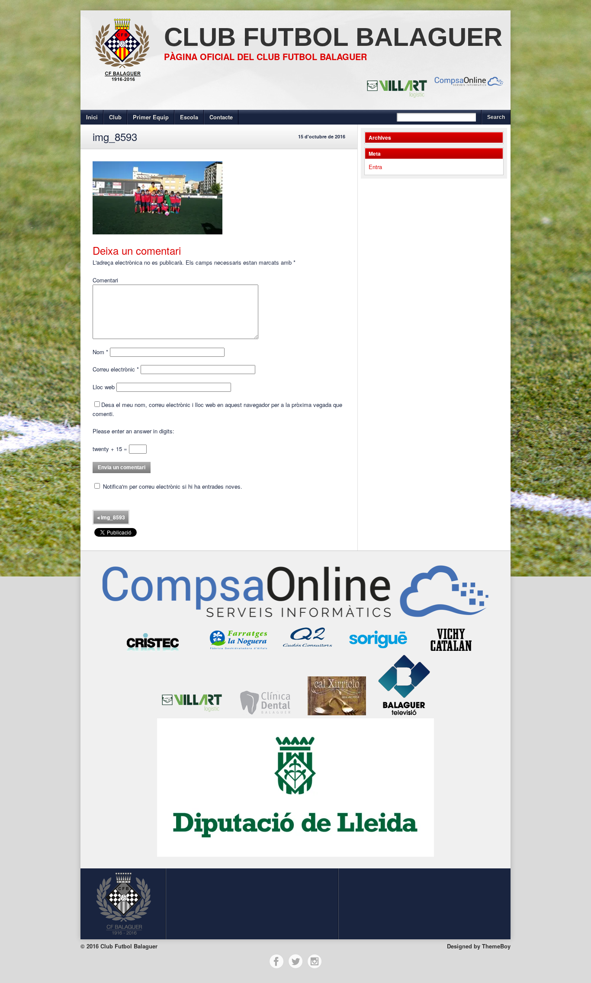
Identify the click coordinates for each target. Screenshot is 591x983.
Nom (100, 352)
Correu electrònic (116, 369)
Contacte (221, 117)
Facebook (276, 961)
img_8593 (111, 517)
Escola (189, 117)
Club (115, 117)
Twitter (295, 961)
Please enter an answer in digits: (133, 431)
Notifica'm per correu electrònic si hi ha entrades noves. (172, 486)
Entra (375, 167)
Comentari (105, 280)
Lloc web (104, 387)
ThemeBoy (496, 946)
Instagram (314, 961)
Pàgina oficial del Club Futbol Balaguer (265, 56)
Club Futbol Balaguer (333, 36)
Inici (92, 117)
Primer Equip (151, 117)
